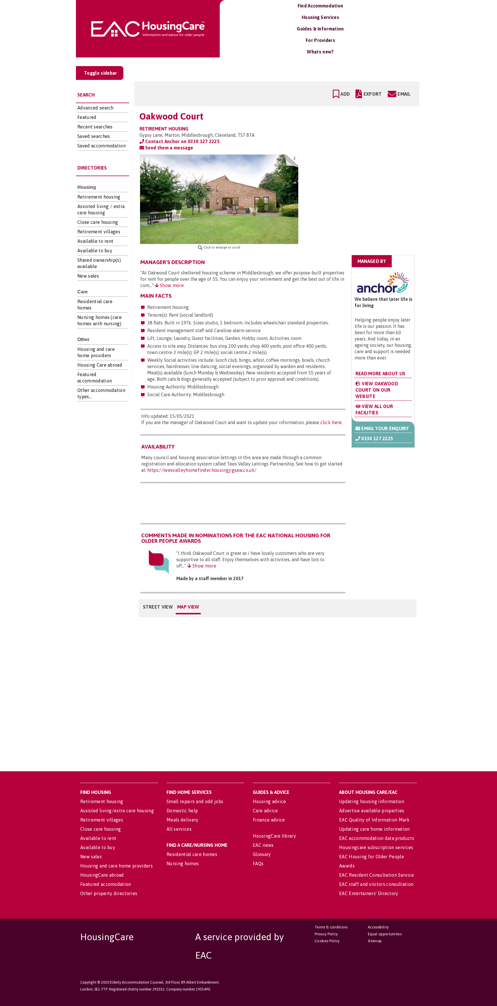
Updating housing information (371, 801)
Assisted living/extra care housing (117, 810)
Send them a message (168, 147)
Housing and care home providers (116, 865)
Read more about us (380, 373)
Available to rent (95, 241)
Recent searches (95, 126)
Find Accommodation (320, 5)
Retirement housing (99, 196)
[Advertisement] (370, 190)
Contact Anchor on (182, 141)
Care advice (265, 810)
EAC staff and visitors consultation (376, 884)
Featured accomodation (105, 884)
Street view (158, 606)
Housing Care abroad (99, 365)
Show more (171, 285)
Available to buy (94, 250)
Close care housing (97, 222)
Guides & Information (320, 28)
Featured (87, 117)
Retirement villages (98, 231)
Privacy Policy (326, 934)
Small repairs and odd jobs (195, 801)
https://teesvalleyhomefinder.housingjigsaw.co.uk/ (202, 470)
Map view (188, 606)
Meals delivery (182, 819)
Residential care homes (192, 854)
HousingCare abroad (102, 875)
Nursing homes (183, 863)
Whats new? (320, 51)
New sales (88, 275)
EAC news (263, 845)
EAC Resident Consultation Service (376, 875)
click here (331, 422)
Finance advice (269, 819)
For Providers (320, 40)
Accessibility (378, 927)
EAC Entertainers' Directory (368, 893)
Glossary (262, 854)
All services (179, 829)
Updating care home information (374, 829)
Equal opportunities (385, 934)
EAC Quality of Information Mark (374, 819)
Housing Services (320, 17)
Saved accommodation (101, 145)
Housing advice (269, 801)
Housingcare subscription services (376, 847)
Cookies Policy (327, 941)
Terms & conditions (331, 927)
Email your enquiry (384, 428)
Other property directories (108, 893)
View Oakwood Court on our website (376, 390)
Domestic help (182, 810)
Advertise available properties (371, 810)
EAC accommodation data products (376, 838)
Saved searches (93, 136)
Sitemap (375, 941)
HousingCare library (274, 835)
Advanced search (95, 107)
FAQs (258, 863)
